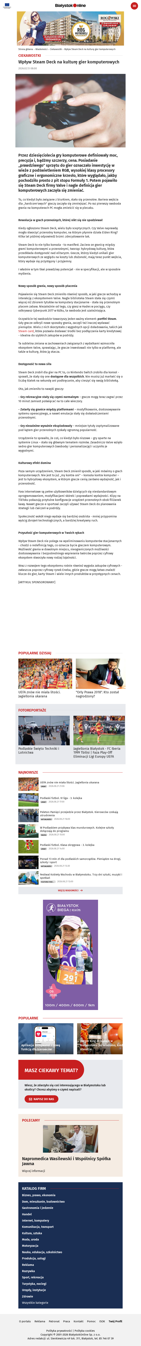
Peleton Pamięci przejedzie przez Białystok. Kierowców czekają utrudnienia (79, 813)
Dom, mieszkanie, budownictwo (43, 1201)
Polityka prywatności (59, 1330)
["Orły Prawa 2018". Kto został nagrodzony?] (103, 674)
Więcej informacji (33, 1171)
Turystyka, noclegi (34, 1284)
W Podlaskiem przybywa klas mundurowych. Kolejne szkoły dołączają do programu (77, 829)
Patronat (54, 1321)
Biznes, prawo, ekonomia (38, 1195)
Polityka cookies (85, 1330)
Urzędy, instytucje (34, 1290)
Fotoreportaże (32, 710)
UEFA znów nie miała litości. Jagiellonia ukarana (39, 694)
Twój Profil (115, 1321)
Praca (66, 1321)
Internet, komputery (35, 1220)
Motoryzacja (30, 1245)
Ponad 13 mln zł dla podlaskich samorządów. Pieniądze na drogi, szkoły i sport (80, 860)
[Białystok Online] (70, 6)
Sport (43, 786)
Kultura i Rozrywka (48, 882)
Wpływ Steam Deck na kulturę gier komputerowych (89, 49)
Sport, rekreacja (33, 1277)
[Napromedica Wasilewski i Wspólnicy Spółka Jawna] (70, 1139)
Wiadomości (41, 49)
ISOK (102, 1321)
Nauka (43, 835)
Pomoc (91, 1321)
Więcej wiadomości (68, 890)
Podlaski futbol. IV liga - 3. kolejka (61, 798)
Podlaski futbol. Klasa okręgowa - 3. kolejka (67, 845)
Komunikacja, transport (38, 1227)
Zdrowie (27, 1296)
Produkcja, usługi (34, 1258)
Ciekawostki (56, 49)
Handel (27, 1214)
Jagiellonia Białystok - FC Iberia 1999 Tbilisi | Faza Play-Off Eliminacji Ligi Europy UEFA (96, 753)
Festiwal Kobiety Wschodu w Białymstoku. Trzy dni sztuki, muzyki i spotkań (81, 876)
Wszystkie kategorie (35, 1302)
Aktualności (46, 819)
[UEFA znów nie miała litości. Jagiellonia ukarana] (45, 674)
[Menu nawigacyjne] (134, 6)
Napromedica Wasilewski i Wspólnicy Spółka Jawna (66, 1161)
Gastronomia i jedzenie (37, 1208)
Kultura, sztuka (32, 1233)
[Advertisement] (70, 617)
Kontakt (78, 1321)
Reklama (28, 1265)
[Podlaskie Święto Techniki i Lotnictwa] (44, 730)
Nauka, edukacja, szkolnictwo (42, 1252)
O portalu (25, 1321)
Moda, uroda (30, 1239)
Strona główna (25, 49)
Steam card (26, 331)
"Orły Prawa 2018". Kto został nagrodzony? (97, 694)
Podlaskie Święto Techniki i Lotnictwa (38, 751)
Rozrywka (28, 1271)
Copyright (47, 1334)
